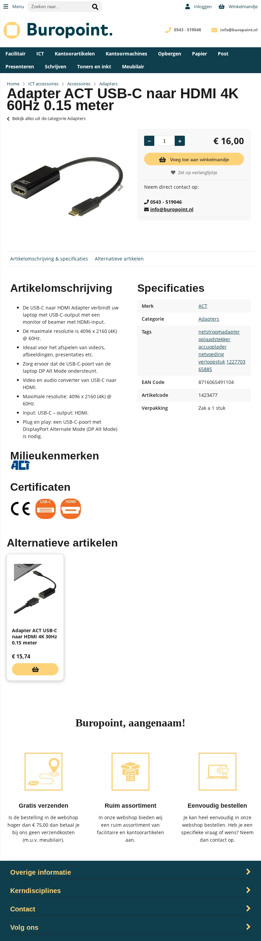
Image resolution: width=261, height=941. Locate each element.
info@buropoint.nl (239, 30)
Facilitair (15, 53)
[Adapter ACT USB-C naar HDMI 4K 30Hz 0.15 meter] (35, 589)
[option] (67, 187)
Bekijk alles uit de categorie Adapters (49, 118)
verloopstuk (211, 361)
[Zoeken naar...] (95, 6)
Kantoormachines (126, 53)
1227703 (235, 361)
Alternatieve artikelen (119, 258)
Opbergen (169, 53)
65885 (205, 369)
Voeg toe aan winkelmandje (199, 159)
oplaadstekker (214, 339)
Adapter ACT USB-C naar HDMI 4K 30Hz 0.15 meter (34, 636)
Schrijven (55, 66)
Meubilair (133, 66)
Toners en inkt (94, 66)
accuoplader (212, 346)
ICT (40, 53)
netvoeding (211, 354)
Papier (199, 53)
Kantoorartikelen (75, 53)
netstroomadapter (219, 332)
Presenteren (19, 66)
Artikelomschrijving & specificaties (49, 258)
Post (223, 53)
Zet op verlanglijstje (197, 172)
